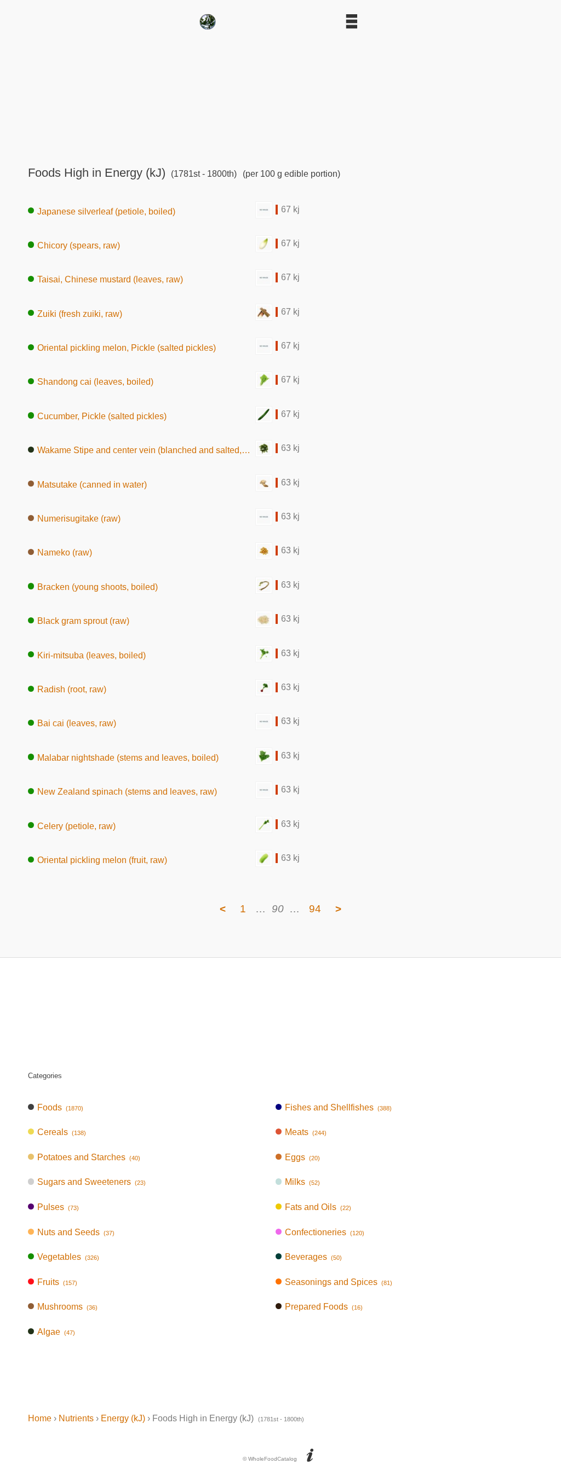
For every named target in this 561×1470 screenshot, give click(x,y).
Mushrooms (67, 1306)
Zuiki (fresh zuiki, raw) (79, 313)
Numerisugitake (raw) (79, 518)
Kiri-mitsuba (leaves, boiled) (91, 654)
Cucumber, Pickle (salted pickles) (102, 415)
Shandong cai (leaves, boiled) (95, 381)
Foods (60, 1107)
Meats (306, 1132)
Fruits (57, 1282)
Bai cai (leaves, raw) (76, 723)
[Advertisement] (280, 94)
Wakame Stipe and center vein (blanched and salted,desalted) (146, 450)
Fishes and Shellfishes (338, 1107)
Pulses (58, 1207)
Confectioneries (324, 1232)
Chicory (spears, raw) (78, 245)
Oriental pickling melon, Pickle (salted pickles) (126, 347)
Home (39, 1418)
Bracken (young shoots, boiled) (97, 586)
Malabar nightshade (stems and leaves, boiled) (128, 757)
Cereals (61, 1132)
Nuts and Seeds (76, 1232)
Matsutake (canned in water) (92, 484)
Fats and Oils (318, 1207)
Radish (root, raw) (71, 689)
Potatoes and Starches (88, 1157)
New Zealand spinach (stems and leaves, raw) (127, 791)
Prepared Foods (324, 1306)
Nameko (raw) (64, 552)
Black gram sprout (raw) (83, 621)
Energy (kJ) (123, 1418)
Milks (302, 1182)
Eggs (302, 1157)
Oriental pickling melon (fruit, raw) (102, 860)
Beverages (313, 1256)
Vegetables (68, 1256)
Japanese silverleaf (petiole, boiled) (106, 211)
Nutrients (76, 1418)
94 (315, 909)
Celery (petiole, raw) (76, 825)
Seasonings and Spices (338, 1282)
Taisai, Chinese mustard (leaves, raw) (110, 279)
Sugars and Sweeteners (91, 1182)
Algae (56, 1331)
